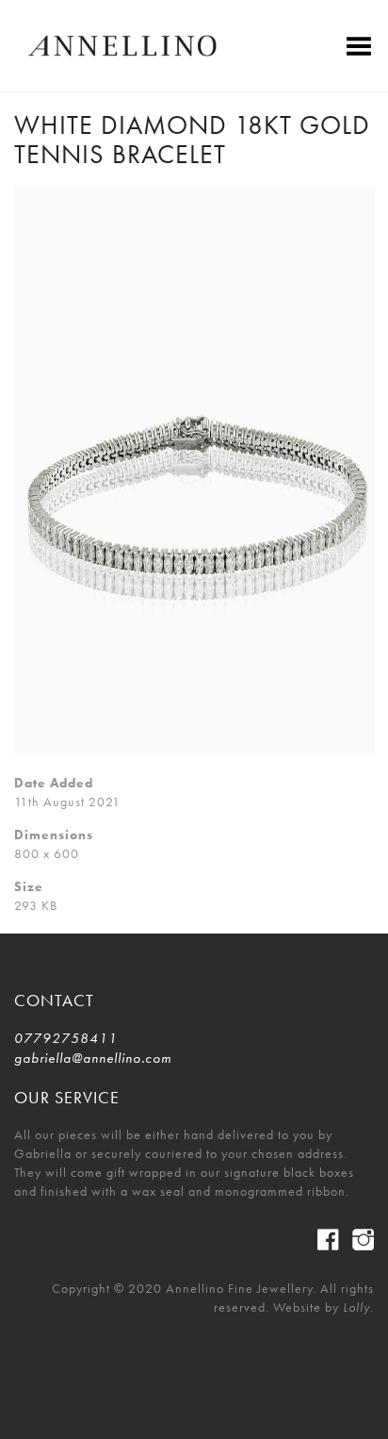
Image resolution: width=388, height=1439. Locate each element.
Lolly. (358, 1306)
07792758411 (66, 1038)
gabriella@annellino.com (92, 1058)
